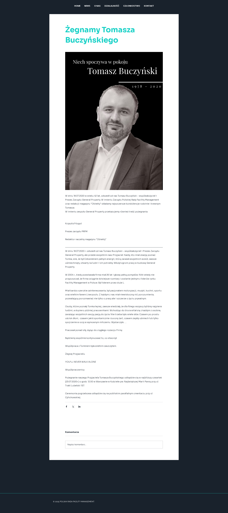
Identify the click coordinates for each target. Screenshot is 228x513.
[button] (112, 6)
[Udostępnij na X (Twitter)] (73, 406)
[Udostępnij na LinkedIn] (79, 406)
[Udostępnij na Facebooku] (66, 406)
